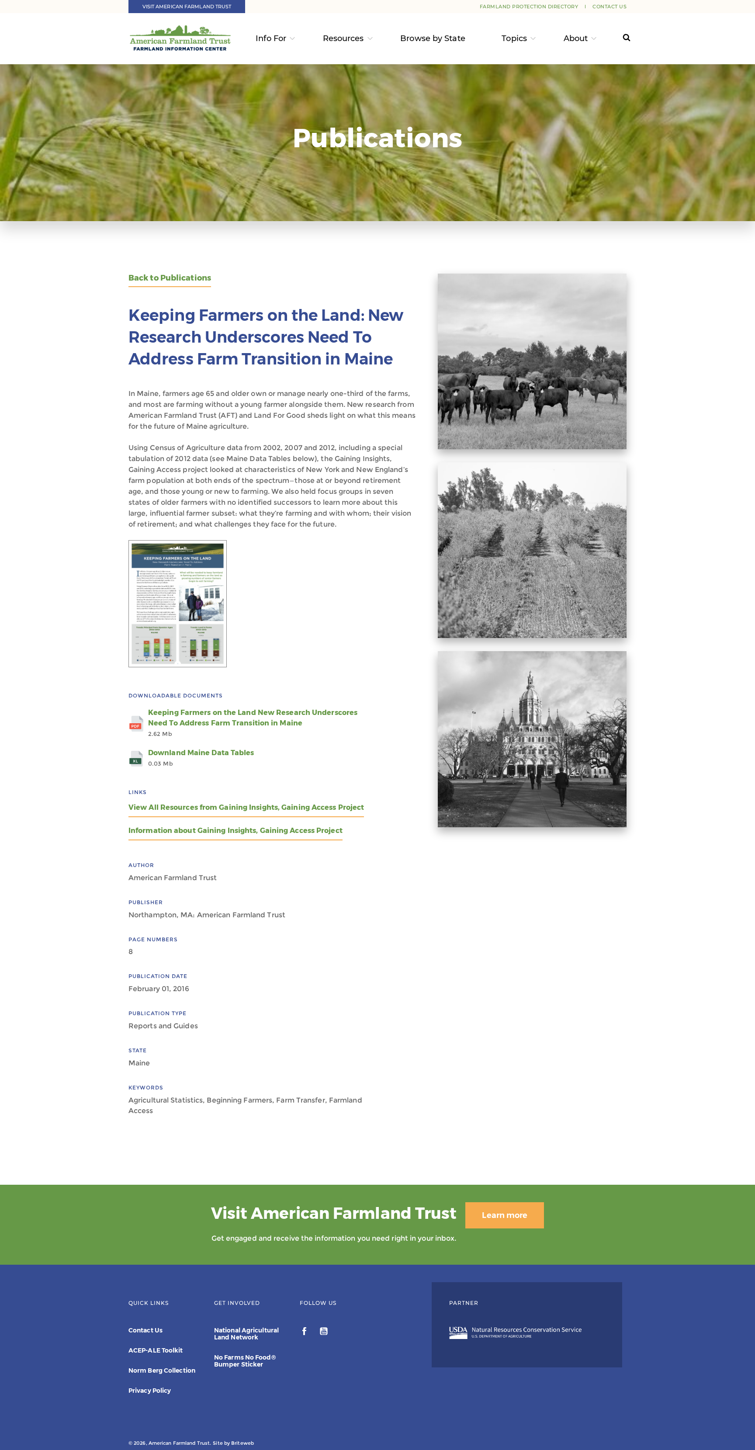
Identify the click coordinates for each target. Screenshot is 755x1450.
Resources (343, 38)
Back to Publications (169, 278)
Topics (514, 38)
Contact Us (609, 6)
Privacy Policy (149, 1390)
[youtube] (323, 1332)
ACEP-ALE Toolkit (155, 1350)
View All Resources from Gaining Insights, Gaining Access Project (246, 807)
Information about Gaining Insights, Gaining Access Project (235, 830)
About (576, 38)
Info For (271, 38)
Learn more (504, 1215)
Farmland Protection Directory (529, 6)
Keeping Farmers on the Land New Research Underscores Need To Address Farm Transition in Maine (252, 722)
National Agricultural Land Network (246, 1333)
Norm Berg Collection (161, 1370)
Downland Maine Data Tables (201, 758)
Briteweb (242, 1443)
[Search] (618, 38)
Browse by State (432, 38)
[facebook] (305, 1332)
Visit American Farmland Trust (187, 6)
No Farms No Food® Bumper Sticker (245, 1360)
